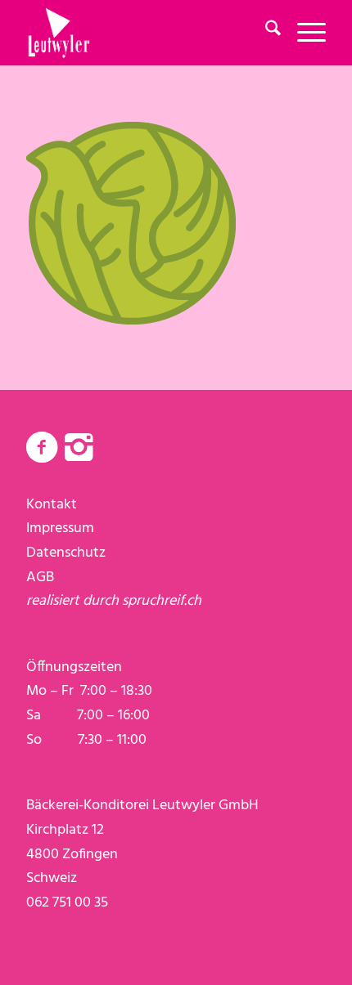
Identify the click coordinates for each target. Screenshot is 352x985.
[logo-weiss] (145, 32)
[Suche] (265, 32)
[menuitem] (265, 32)
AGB (40, 577)
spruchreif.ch (161, 601)
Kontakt (51, 505)
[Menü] (303, 32)
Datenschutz (66, 553)
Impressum (60, 528)
